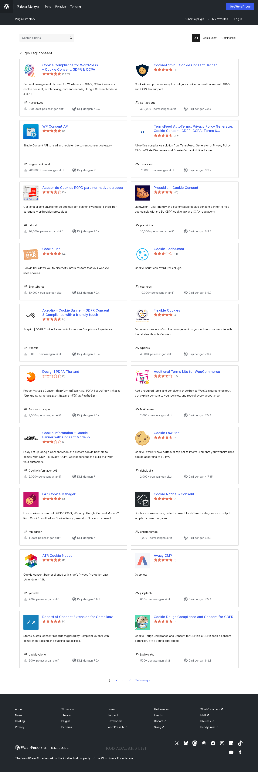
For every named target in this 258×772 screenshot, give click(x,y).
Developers (115, 721)
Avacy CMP (163, 556)
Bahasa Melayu (60, 748)
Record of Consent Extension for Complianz (77, 617)
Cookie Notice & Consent (174, 494)
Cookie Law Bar (166, 433)
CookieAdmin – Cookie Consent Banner (185, 65)
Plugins (65, 721)
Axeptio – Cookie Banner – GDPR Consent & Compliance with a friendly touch (75, 312)
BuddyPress (209, 727)
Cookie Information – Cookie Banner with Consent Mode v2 (66, 435)
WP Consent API (55, 126)
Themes (66, 715)
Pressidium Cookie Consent (176, 188)
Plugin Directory (25, 19)
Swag (159, 727)
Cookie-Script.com (169, 249)
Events (158, 715)
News (18, 715)
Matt (204, 715)
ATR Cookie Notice (57, 556)
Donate (160, 721)
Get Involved (162, 709)
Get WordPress (240, 6)
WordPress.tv (118, 727)
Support (113, 715)
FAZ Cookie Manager (59, 494)
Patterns (66, 727)
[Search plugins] (70, 38)
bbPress (207, 721)
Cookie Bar (51, 249)
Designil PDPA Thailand (60, 372)
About (19, 709)
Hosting (20, 721)
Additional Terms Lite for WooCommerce (187, 372)
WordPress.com (211, 709)
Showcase (67, 709)
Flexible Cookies (167, 310)
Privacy (19, 727)
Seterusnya (142, 680)
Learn (111, 709)
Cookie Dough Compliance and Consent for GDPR (193, 617)
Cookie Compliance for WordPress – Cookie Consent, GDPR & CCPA (70, 67)
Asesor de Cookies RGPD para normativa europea (82, 188)
